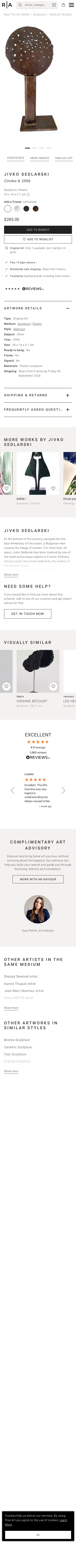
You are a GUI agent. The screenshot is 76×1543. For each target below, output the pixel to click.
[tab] (38, 308)
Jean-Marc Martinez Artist (24, 991)
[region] (38, 790)
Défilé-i (21, 498)
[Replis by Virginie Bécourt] (38, 671)
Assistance (15, 157)
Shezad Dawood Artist (20, 976)
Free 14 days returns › (23, 262)
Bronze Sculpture (17, 1040)
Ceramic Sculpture (18, 1047)
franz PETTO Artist (18, 998)
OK (38, 1535)
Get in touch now (27, 614)
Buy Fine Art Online (17, 14)
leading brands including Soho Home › (47, 276)
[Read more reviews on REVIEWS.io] (38, 758)
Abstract (19, 329)
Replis (20, 696)
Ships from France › (54, 269)
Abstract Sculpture (62, 14)
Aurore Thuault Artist (20, 984)
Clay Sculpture (15, 1054)
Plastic (37, 323)
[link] (54, 5)
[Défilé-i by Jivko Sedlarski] (38, 473)
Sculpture (39, 14)
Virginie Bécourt (32, 701)
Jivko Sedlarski (27, 174)
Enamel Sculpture (17, 1061)
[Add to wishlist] (53, 489)
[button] (71, 5)
